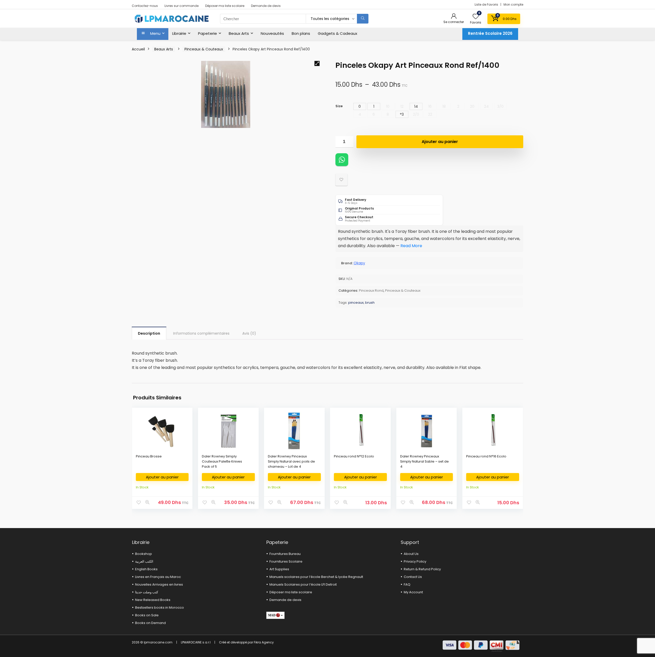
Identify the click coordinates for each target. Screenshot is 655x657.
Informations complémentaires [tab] (201, 333)
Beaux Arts (239, 33)
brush (370, 302)
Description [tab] (149, 333)
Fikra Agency (264, 642)
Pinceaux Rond (371, 290)
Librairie (179, 33)
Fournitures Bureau (285, 553)
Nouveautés (272, 33)
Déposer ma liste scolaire (224, 6)
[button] (317, 63)
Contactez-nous (145, 6)
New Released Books (152, 599)
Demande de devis (266, 6)
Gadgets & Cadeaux (337, 33)
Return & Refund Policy (422, 569)
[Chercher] (362, 19)
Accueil (138, 49)
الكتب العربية (144, 561)
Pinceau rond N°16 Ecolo (486, 456)
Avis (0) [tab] (249, 333)
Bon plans (301, 33)
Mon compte (513, 4)
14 (416, 106)
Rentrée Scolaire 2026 (490, 33)
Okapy (359, 263)
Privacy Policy (415, 561)
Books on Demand (150, 622)
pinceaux (356, 302)
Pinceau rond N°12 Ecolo (354, 456)
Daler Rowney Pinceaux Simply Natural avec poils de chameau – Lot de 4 (291, 461)
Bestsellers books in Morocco (159, 607)
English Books (146, 569)
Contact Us (413, 576)
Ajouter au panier (440, 142)
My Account (413, 592)
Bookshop (143, 553)
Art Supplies (279, 569)
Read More (411, 246)
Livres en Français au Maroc (158, 576)
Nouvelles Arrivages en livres (159, 584)
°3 (402, 114)
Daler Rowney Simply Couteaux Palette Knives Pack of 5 (222, 461)
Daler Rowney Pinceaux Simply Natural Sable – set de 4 (424, 461)
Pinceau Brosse (149, 456)
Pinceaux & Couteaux (203, 49)
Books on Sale (147, 615)
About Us (411, 553)
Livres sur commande (182, 6)
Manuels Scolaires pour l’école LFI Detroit (303, 584)
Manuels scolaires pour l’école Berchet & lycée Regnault (316, 576)
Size (339, 106)
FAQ (407, 584)
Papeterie (207, 33)
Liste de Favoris (487, 4)
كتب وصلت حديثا (146, 592)
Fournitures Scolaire (285, 561)
